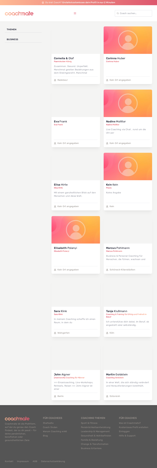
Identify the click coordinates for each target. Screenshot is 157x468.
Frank (60, 121)
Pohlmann (118, 247)
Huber (115, 58)
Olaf (64, 58)
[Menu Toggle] (75, 13)
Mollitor (116, 121)
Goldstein (117, 374)
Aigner (62, 374)
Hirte (61, 184)
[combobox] (133, 13)
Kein (112, 184)
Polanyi (65, 247)
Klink (60, 311)
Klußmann (116, 311)
